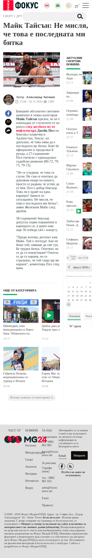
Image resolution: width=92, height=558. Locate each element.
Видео (29, 487)
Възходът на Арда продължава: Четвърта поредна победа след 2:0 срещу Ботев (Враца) (74, 76)
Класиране (75, 316)
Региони (30, 445)
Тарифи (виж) (47, 469)
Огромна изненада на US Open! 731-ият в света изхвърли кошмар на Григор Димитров (74, 112)
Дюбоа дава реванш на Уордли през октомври (56, 327)
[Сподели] (8, 130)
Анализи (31, 466)
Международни (33, 452)
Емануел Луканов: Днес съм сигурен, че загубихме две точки (73, 149)
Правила (47, 505)
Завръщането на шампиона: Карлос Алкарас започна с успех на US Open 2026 (74, 94)
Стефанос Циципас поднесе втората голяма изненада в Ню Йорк (73, 241)
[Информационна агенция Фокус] (62, 466)
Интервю (31, 473)
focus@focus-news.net (50, 453)
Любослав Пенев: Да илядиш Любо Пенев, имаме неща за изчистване (74, 223)
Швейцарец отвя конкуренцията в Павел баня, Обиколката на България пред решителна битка (18, 330)
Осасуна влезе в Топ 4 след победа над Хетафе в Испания (73, 131)
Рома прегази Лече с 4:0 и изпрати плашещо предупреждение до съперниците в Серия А (74, 203)
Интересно (32, 480)
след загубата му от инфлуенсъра (35, 128)
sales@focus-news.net (50, 489)
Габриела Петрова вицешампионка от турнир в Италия (15, 377)
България (31, 438)
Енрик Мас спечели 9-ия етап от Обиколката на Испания (58, 377)
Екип (45, 498)
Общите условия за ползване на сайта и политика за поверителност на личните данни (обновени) (45, 525)
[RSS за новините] (70, 466)
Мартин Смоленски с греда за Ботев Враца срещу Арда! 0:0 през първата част (73, 167)
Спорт (29, 459)
